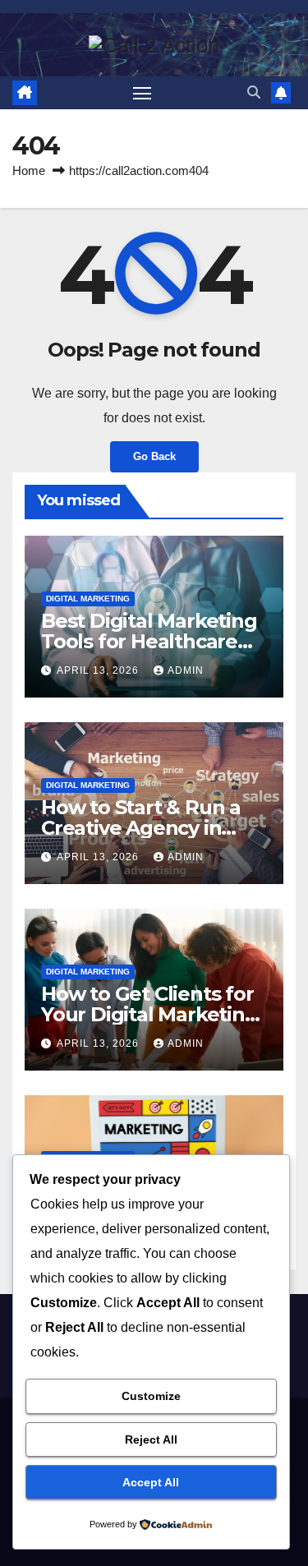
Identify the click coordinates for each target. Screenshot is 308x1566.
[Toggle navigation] (142, 92)
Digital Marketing (88, 598)
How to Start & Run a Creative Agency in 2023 (141, 827)
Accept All (150, 1482)
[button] (253, 92)
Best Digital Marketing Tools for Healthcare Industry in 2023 (149, 641)
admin (186, 670)
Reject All (151, 1439)
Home (28, 170)
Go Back (154, 456)
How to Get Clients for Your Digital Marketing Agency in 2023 (149, 1014)
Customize (151, 1395)
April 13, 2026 (99, 670)
